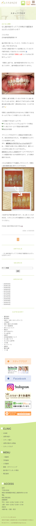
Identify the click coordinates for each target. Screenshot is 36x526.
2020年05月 (7, 284)
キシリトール (8, 344)
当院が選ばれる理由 (9, 443)
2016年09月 (7, 298)
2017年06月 (7, 293)
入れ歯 (6, 342)
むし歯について (8, 339)
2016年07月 (7, 302)
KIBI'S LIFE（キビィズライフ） (13, 320)
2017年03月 (7, 295)
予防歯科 (6, 460)
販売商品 (6, 318)
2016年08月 (7, 300)
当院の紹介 (6, 436)
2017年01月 (7, 297)
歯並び (6, 329)
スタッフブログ (8, 446)
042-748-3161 (6, 497)
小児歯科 (6, 322)
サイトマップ (6, 517)
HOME (5, 433)
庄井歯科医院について (10, 337)
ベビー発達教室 (8, 326)
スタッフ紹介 (7, 440)
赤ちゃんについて (9, 327)
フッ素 (6, 350)
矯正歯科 (6, 473)
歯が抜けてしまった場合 (11, 470)
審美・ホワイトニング (10, 467)
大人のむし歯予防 (9, 341)
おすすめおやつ (8, 331)
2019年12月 (7, 285)
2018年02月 (7, 289)
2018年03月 (7, 287)
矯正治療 (6, 348)
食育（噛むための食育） (11, 324)
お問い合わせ (13, 517)
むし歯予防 (7, 333)
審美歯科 (6, 316)
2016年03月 (7, 304)
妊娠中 (6, 335)
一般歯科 (6, 457)
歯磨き (6, 346)
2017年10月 (7, 291)
